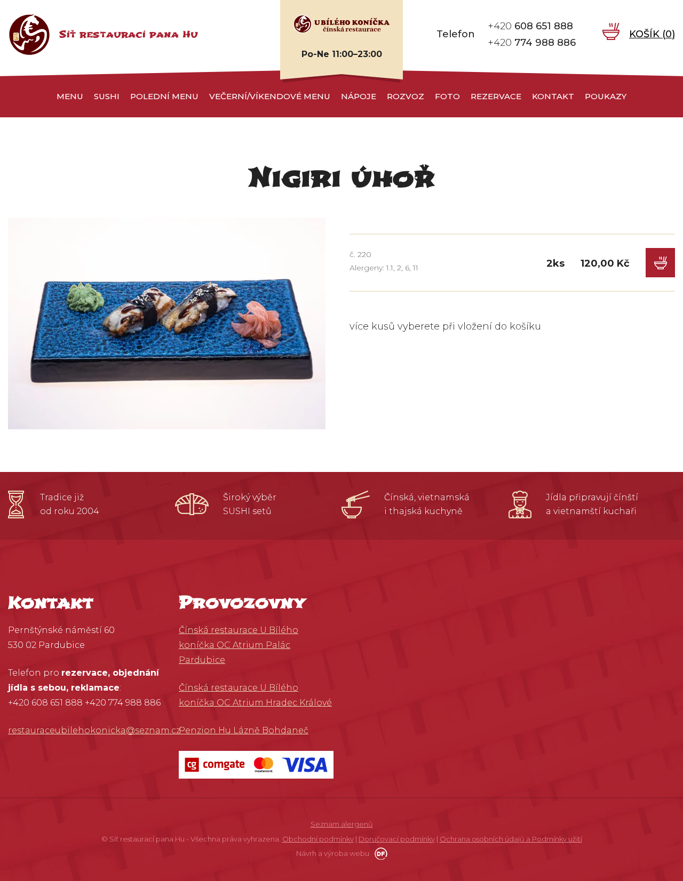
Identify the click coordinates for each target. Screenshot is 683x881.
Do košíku (660, 262)
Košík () (652, 34)
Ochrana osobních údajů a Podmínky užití (511, 839)
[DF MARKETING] (379, 853)
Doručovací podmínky (397, 839)
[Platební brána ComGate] (256, 764)
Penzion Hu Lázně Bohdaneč (243, 730)
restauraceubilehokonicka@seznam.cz (94, 730)
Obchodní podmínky (318, 839)
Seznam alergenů (342, 824)
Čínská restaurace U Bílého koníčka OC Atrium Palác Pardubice (238, 645)
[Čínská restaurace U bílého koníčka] (341, 23)
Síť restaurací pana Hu (128, 34)
